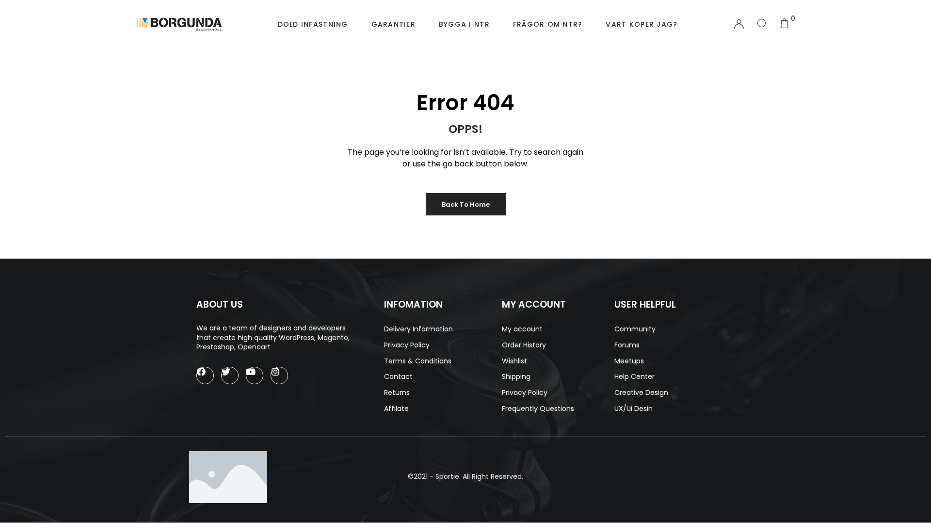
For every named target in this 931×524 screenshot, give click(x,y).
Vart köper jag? (641, 24)
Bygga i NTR (464, 24)
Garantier (393, 24)
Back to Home (466, 204)
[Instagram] (279, 375)
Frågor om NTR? (548, 24)
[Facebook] (205, 375)
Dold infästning (313, 24)
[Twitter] (230, 375)
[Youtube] (254, 375)
